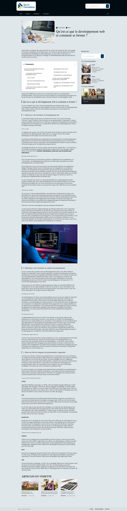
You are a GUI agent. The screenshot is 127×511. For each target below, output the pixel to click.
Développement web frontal (61, 69)
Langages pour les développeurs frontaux (64, 82)
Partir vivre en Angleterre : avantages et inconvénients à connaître (98, 69)
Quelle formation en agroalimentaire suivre (27, 492)
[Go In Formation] (26, 6)
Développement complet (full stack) (63, 75)
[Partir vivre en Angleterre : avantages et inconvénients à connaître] (86, 68)
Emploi (93, 64)
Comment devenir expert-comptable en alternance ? (67, 492)
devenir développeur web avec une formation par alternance (47, 152)
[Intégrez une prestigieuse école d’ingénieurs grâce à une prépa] (49, 484)
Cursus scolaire (31, 77)
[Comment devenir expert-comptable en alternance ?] (69, 484)
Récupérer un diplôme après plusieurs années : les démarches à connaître (91, 98)
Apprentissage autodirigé (33, 84)
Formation (24, 495)
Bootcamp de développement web (36, 80)
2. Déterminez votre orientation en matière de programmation (36, 87)
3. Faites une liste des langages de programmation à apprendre (60, 78)
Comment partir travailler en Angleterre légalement (98, 80)
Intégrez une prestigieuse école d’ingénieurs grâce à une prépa (49, 492)
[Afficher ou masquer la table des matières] (55, 64)
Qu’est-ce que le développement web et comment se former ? (34, 69)
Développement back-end (60, 72)
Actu (69, 27)
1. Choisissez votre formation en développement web (34, 73)
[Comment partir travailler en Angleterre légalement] (86, 79)
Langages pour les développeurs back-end (63, 86)
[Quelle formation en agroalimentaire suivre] (30, 484)
